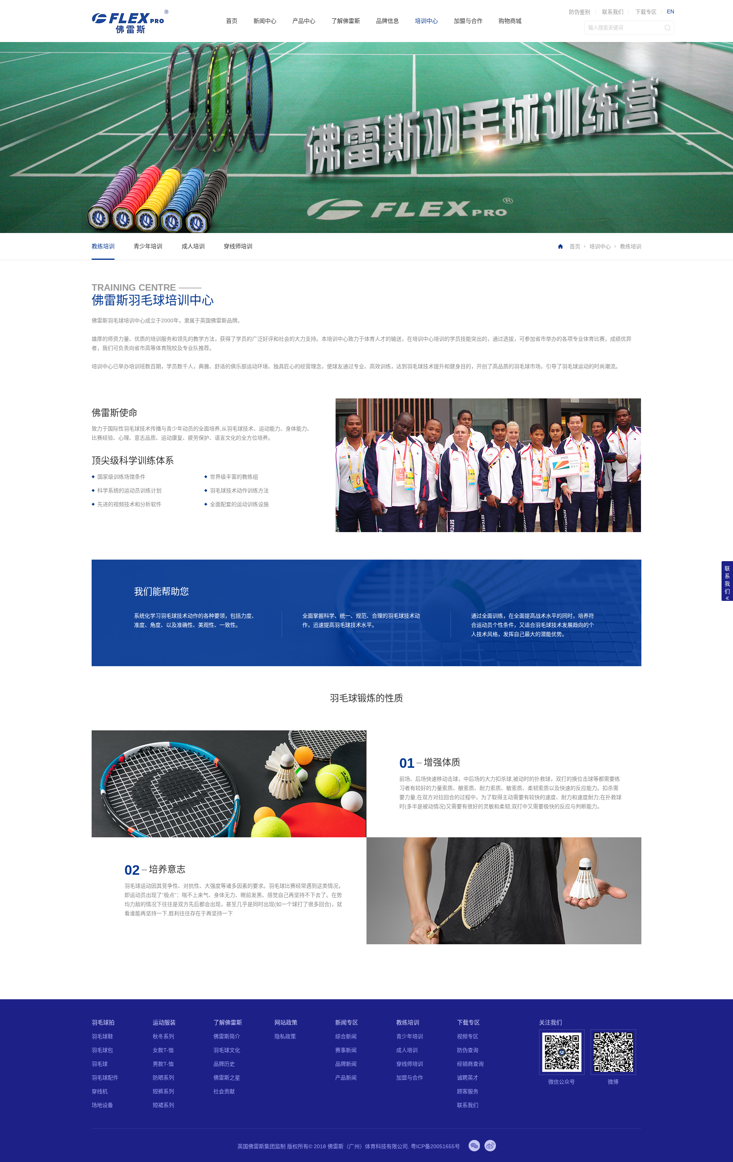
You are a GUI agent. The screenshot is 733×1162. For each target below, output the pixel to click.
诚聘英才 (467, 1078)
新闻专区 (346, 1022)
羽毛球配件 (105, 1078)
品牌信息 (387, 21)
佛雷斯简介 (226, 1036)
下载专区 (646, 12)
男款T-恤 (163, 1064)
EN (670, 11)
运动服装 (164, 1022)
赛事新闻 (346, 1050)
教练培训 (103, 246)
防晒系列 (163, 1078)
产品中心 (303, 21)
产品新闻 (346, 1078)
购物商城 (510, 21)
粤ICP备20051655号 (435, 1146)
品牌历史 (224, 1064)
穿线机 (100, 1091)
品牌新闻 (346, 1064)
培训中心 (426, 21)
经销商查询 (470, 1064)
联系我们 (612, 12)
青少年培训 (148, 246)
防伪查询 (467, 1050)
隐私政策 (285, 1036)
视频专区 (467, 1036)
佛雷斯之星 (226, 1078)
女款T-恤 (163, 1050)
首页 (231, 21)
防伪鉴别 (579, 12)
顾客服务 (467, 1091)
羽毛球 (100, 1064)
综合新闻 (346, 1036)
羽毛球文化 (226, 1050)
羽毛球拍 (103, 1022)
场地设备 (102, 1105)
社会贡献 (224, 1091)
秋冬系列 (163, 1036)
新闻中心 (264, 21)
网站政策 (285, 1022)
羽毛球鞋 (102, 1036)
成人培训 (193, 246)
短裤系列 (163, 1091)
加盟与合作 (468, 21)
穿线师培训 (238, 246)
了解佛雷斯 (345, 21)
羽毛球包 (102, 1050)
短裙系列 (163, 1105)
